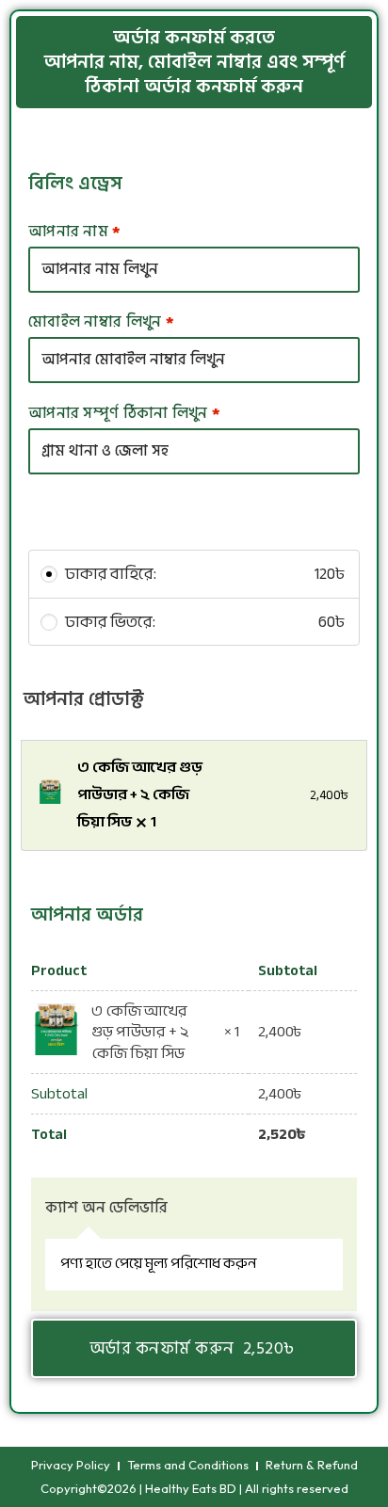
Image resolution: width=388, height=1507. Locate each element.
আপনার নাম (74, 231)
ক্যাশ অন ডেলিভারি (106, 1207)
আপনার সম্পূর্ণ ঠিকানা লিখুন (124, 413)
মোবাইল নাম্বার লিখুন (101, 321)
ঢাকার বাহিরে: (206, 574)
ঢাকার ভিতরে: (206, 622)
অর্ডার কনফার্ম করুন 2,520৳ (194, 1348)
